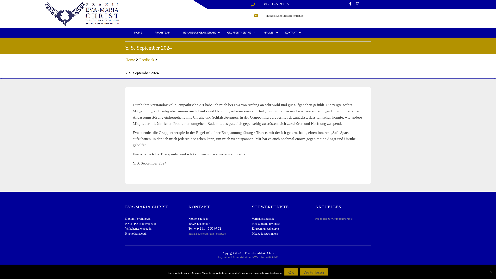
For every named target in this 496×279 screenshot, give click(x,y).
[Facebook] (350, 4)
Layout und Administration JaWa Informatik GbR (248, 257)
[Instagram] (357, 4)
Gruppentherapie (239, 33)
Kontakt (291, 33)
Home (138, 33)
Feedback (146, 60)
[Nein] (491, 272)
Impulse (268, 33)
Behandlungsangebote (199, 33)
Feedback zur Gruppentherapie (334, 218)
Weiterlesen (314, 272)
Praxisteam (162, 33)
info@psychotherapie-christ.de (285, 15)
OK (291, 272)
